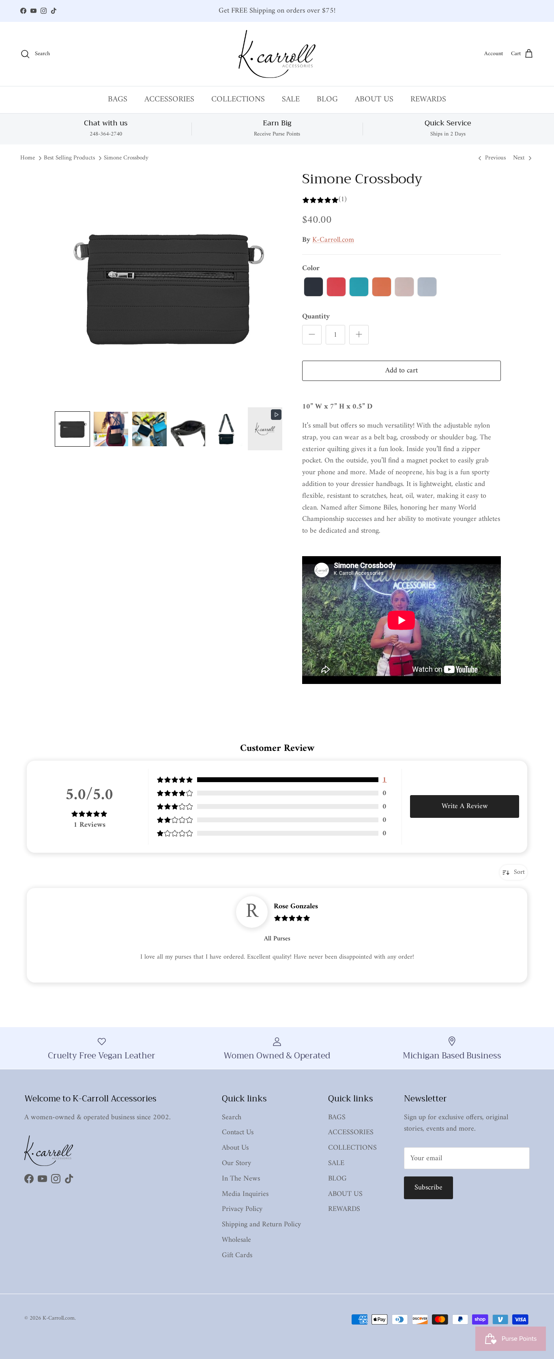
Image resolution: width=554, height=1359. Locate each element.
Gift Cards (237, 1255)
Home (27, 158)
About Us (235, 1148)
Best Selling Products (69, 158)
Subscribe (428, 1187)
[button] (72, 429)
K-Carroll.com (333, 240)
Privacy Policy (242, 1209)
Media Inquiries (245, 1194)
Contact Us (237, 1132)
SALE (291, 99)
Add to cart (401, 370)
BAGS (117, 99)
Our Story (236, 1163)
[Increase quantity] (359, 334)
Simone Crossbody (126, 158)
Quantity (316, 317)
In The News (241, 1178)
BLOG (327, 99)
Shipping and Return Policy (261, 1224)
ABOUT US (374, 99)
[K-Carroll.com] (277, 54)
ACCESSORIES (169, 99)
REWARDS (428, 99)
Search (231, 1117)
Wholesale (236, 1240)
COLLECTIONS (238, 99)
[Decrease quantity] (312, 334)
